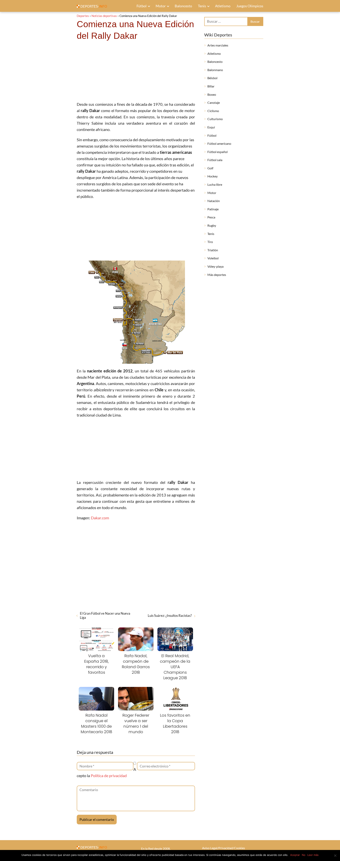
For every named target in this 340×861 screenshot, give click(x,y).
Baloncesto (183, 6)
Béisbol (212, 78)
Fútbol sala (214, 160)
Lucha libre (214, 184)
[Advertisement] (136, 71)
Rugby (211, 225)
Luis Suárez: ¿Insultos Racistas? (170, 615)
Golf (210, 168)
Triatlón (212, 250)
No (303, 854)
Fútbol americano (219, 143)
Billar (210, 86)
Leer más (313, 854)
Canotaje (213, 102)
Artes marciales (217, 45)
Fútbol (142, 6)
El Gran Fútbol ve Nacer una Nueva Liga (105, 615)
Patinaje (213, 209)
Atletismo (222, 6)
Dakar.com (100, 517)
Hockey (212, 176)
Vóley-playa (215, 266)
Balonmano (215, 70)
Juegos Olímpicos (249, 6)
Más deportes (216, 274)
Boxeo (211, 94)
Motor (161, 6)
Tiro (210, 242)
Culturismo (215, 119)
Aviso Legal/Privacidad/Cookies (223, 848)
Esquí (211, 127)
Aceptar (295, 854)
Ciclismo (213, 111)
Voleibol (213, 258)
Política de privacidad (109, 775)
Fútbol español (217, 152)
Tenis (202, 6)
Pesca (211, 217)
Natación (213, 201)
